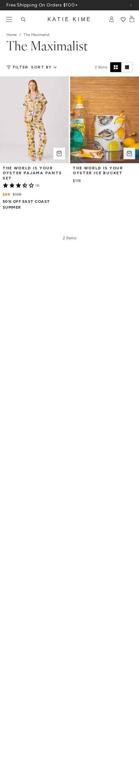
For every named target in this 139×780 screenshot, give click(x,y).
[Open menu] (9, 19)
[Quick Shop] (59, 153)
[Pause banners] (131, 5)
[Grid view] (115, 67)
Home (11, 34)
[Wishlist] (123, 19)
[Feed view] (126, 67)
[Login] (111, 19)
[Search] (23, 19)
